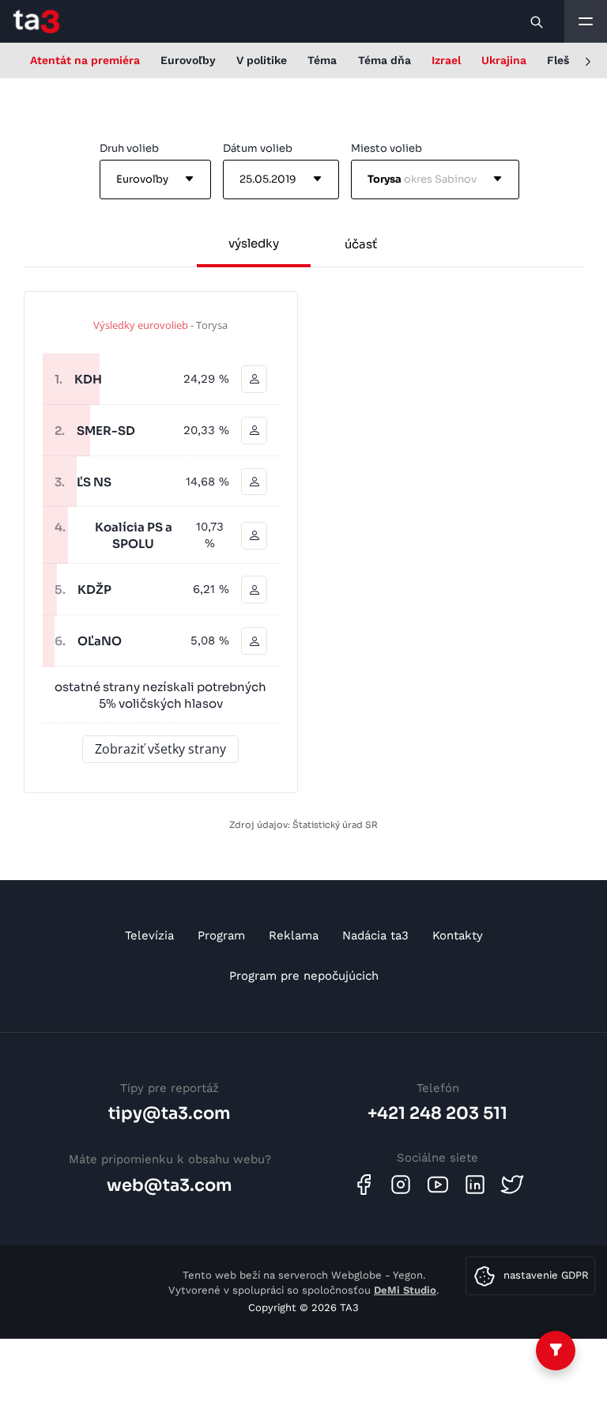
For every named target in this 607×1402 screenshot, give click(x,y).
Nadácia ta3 (375, 935)
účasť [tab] (361, 243)
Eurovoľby (188, 60)
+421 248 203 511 (437, 1113)
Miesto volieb (386, 148)
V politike (261, 60)
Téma (322, 60)
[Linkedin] (475, 1184)
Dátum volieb (257, 148)
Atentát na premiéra (85, 60)
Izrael (446, 60)
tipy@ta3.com (169, 1113)
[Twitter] (512, 1184)
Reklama (294, 935)
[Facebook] (363, 1184)
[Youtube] (438, 1184)
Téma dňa (384, 60)
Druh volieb (129, 148)
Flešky (564, 60)
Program (221, 935)
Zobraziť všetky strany (160, 749)
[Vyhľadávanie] (537, 21)
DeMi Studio (405, 1290)
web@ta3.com (169, 1185)
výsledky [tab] (253, 243)
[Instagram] (400, 1184)
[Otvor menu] (585, 21)
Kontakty (457, 935)
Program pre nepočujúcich (304, 976)
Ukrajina (503, 60)
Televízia (149, 935)
